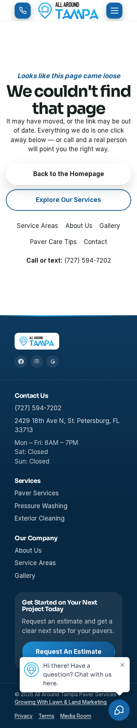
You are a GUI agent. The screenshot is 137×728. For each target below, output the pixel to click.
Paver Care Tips (53, 241)
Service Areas (37, 225)
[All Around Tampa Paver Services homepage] (68, 10)
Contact (95, 241)
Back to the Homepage (68, 174)
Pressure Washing (41, 506)
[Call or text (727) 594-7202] (23, 11)
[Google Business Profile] (52, 361)
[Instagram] (37, 361)
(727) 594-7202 (87, 260)
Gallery (109, 225)
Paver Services (37, 493)
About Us (78, 225)
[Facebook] (21, 361)
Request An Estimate (69, 651)
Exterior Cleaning (40, 518)
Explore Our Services (68, 199)
